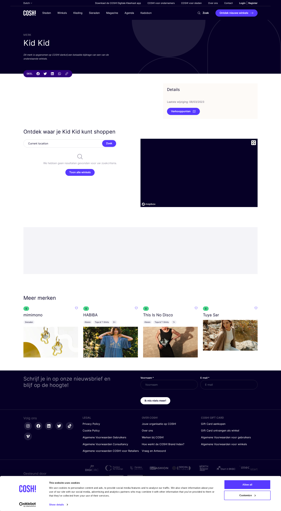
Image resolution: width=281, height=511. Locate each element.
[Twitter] (45, 73)
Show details (56, 504)
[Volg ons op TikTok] (70, 426)
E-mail (204, 377)
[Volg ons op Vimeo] (28, 436)
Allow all (247, 484)
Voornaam (147, 377)
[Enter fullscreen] (253, 142)
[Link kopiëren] (66, 73)
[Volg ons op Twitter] (59, 426)
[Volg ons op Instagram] (28, 426)
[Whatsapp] (59, 73)
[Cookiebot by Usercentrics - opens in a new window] (27, 504)
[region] (199, 173)
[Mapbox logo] (148, 204)
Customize (245, 495)
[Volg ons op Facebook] (38, 426)
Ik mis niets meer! (155, 400)
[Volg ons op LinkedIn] (49, 426)
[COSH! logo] (29, 13)
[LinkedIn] (52, 73)
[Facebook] (38, 73)
